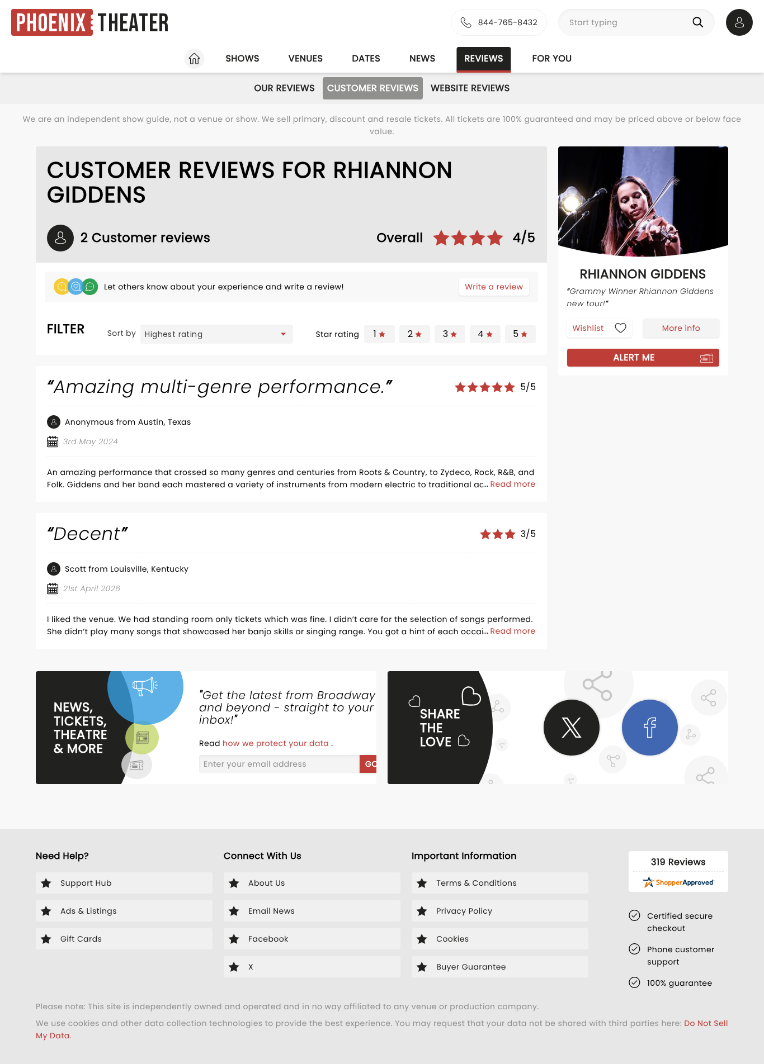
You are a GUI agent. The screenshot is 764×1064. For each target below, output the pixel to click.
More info (681, 327)
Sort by (121, 333)
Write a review (494, 286)
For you (552, 58)
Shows (242, 58)
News (422, 58)
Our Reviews (284, 88)
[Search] (700, 22)
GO (371, 764)
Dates (366, 58)
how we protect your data (277, 743)
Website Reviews (470, 88)
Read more (513, 484)
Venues (306, 58)
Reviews (484, 58)
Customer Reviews (372, 88)
